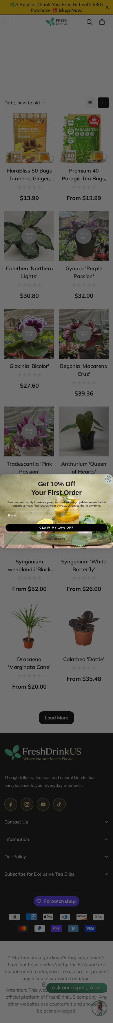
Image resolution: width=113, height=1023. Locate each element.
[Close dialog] (108, 479)
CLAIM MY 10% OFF (56, 527)
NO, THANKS (56, 539)
